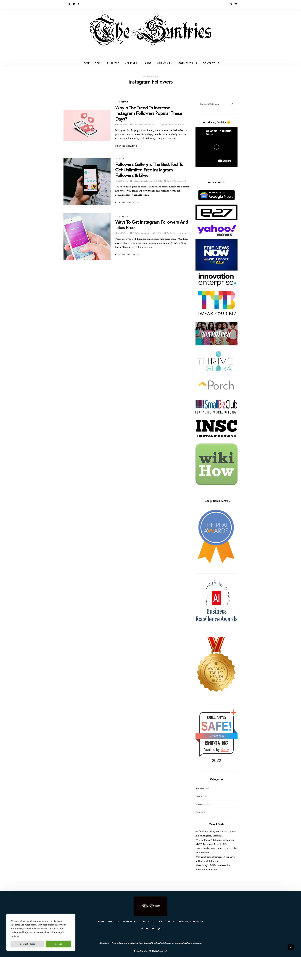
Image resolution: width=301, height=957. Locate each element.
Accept (58, 944)
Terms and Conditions (190, 921)
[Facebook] (65, 4)
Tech (98, 63)
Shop (148, 63)
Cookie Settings (27, 944)
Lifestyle (131, 63)
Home (86, 63)
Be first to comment (174, 124)
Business (113, 63)
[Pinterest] (79, 4)
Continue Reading (126, 146)
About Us (163, 63)
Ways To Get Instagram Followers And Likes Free (151, 224)
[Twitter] (69, 4)
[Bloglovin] (74, 4)
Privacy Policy (166, 921)
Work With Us (187, 63)
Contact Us (210, 63)
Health (198, 796)
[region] (40, 932)
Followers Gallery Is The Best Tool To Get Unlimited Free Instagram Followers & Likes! (149, 170)
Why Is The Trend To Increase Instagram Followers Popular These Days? (148, 113)
